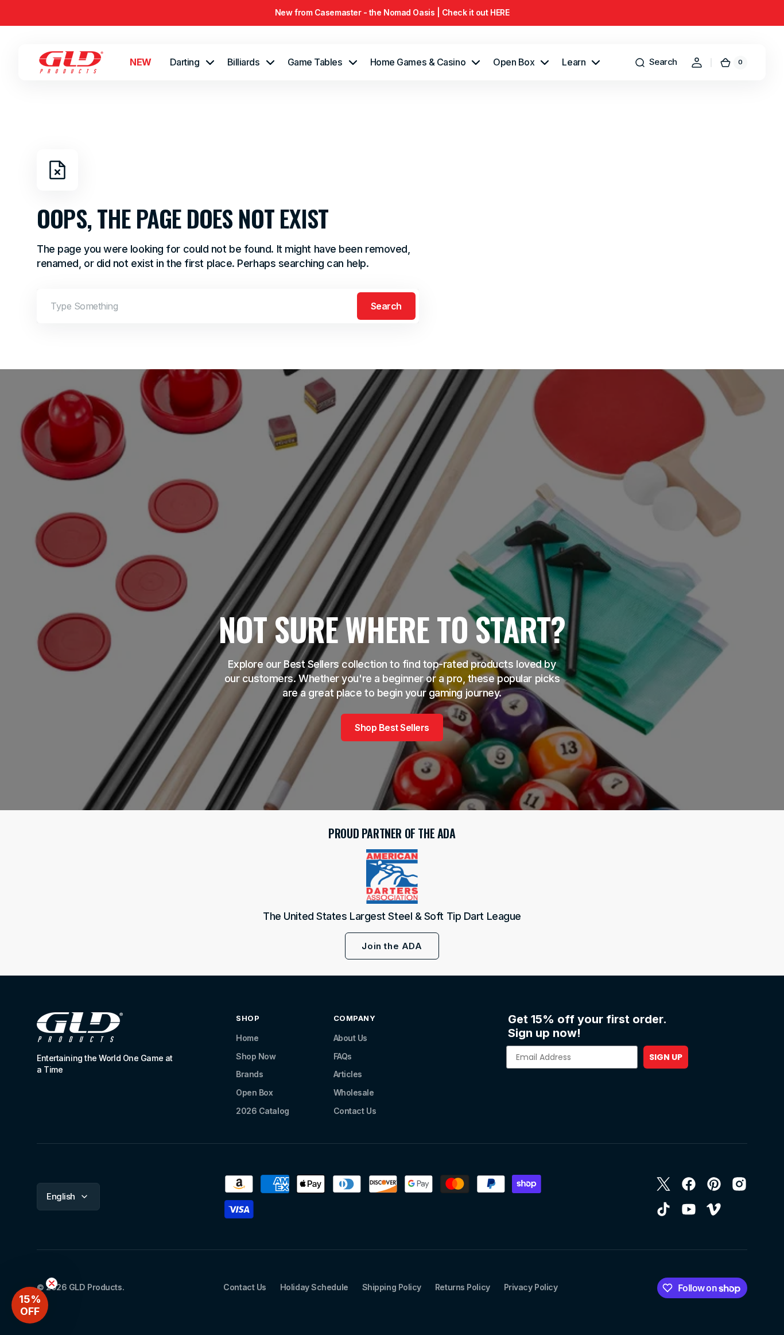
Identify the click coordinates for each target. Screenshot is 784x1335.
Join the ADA (392, 946)
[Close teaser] (51, 1283)
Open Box (254, 1092)
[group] (392, 13)
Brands (249, 1074)
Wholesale (353, 1092)
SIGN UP (665, 1057)
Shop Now (255, 1056)
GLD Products (95, 1287)
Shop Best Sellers (392, 727)
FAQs (342, 1056)
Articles (347, 1074)
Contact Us (355, 1111)
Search (386, 306)
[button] (655, 62)
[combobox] (228, 306)
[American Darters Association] (392, 876)
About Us (350, 1038)
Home (247, 1038)
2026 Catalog (262, 1111)
